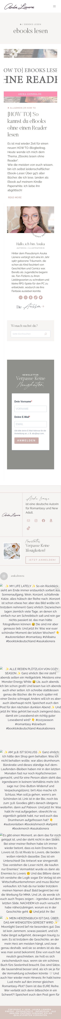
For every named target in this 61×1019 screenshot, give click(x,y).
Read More (15, 197)
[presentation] (30, 76)
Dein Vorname (22, 401)
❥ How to (30, 108)
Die (29, 307)
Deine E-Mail (21, 417)
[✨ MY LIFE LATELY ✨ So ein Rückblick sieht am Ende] (30, 624)
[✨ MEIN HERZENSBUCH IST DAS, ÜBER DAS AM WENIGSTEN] (30, 957)
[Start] (21, 24)
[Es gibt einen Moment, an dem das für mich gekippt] (30, 874)
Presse (10, 1011)
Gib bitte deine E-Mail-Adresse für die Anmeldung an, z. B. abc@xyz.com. (30, 432)
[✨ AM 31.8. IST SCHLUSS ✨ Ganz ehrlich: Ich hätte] (30, 791)
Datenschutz (25, 1011)
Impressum (42, 1011)
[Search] (46, 334)
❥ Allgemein (15, 108)
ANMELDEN (26, 440)
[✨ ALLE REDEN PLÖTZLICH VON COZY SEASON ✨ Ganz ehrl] (30, 707)
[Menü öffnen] (54, 6)
